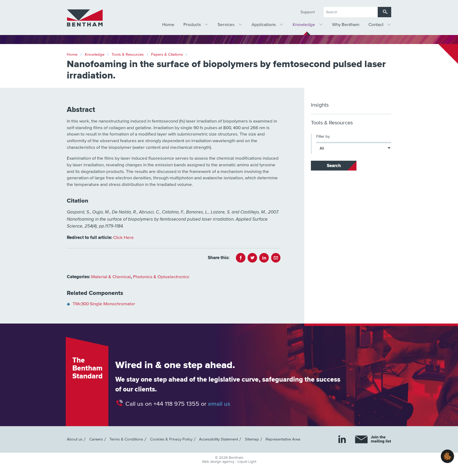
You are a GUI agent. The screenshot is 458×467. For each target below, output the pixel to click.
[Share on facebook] (240, 258)
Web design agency (218, 462)
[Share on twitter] (252, 258)
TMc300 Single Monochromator (104, 304)
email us (219, 404)
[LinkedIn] (342, 439)
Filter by (323, 136)
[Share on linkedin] (264, 258)
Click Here (123, 237)
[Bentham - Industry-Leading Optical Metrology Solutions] (85, 18)
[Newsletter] (373, 439)
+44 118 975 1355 (176, 404)
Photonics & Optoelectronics (161, 277)
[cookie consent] (447, 456)
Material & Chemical (111, 277)
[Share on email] (276, 258)
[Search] (384, 12)
